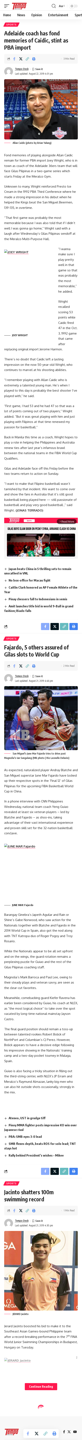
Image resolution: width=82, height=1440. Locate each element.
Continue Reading (41, 1386)
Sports (11, 24)
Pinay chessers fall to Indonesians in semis (38, 599)
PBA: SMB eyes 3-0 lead (25, 1136)
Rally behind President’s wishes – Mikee (36, 1155)
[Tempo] (19, 6)
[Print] (34, 58)
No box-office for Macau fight (29, 580)
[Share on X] (21, 58)
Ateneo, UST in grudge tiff (27, 1118)
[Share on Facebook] (14, 58)
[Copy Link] (27, 58)
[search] (54, 6)
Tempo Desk (22, 68)
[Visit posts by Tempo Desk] (8, 71)
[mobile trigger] (7, 6)
